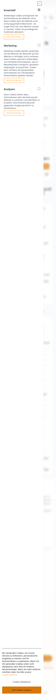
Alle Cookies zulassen (22, 690)
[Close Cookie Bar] (39, 3)
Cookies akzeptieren (22, 682)
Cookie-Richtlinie (9, 674)
